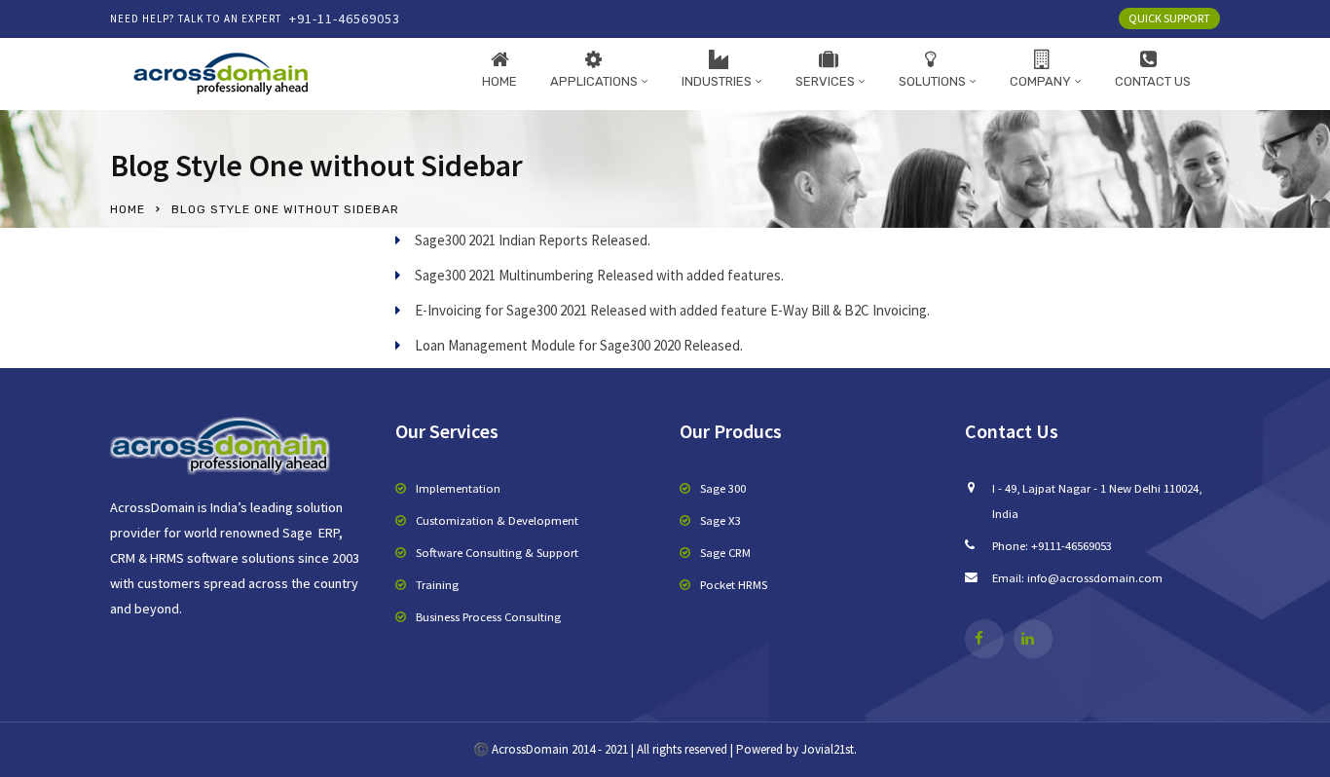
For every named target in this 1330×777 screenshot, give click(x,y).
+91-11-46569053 (344, 18)
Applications (594, 81)
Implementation (458, 488)
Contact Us (1153, 81)
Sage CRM (725, 552)
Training (437, 584)
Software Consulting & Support (497, 552)
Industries (717, 81)
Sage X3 (720, 520)
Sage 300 (723, 488)
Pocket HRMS (733, 584)
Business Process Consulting (488, 616)
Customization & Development (497, 520)
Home (499, 81)
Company (1040, 81)
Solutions (932, 81)
